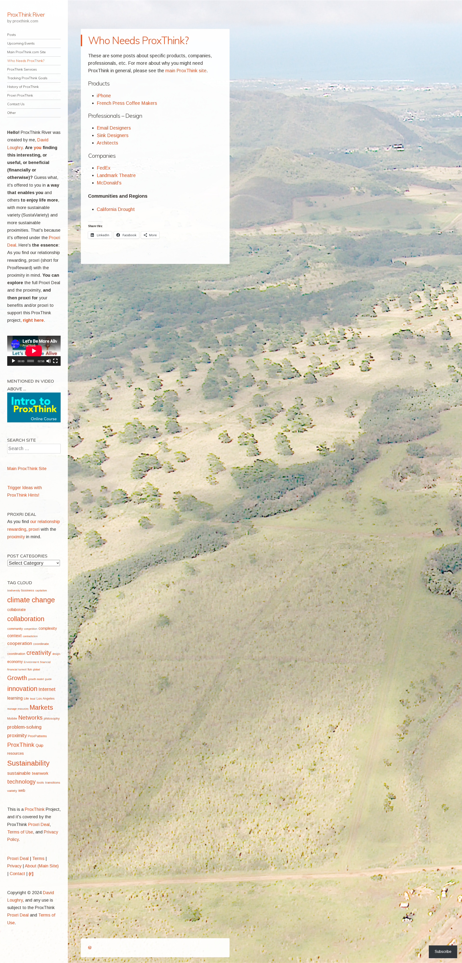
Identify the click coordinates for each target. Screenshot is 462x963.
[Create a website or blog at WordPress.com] (89, 947)
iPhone (104, 95)
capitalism (41, 590)
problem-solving (24, 727)
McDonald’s (109, 182)
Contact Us (16, 104)
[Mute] (48, 361)
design (56, 653)
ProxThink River (26, 14)
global (36, 669)
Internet (47, 689)
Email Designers (114, 128)
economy (15, 662)
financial (45, 662)
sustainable (19, 773)
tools (40, 782)
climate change (31, 600)
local (32, 698)
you (37, 147)
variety (12, 791)
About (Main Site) (42, 866)
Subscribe (443, 952)
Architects (107, 142)
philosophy (52, 718)
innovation (22, 688)
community (15, 628)
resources (15, 753)
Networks (30, 717)
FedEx (103, 167)
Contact (17, 873)
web (21, 790)
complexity (47, 628)
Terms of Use (20, 832)
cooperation (19, 643)
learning (15, 698)
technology (21, 782)
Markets (41, 707)
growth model (36, 679)
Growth (17, 678)
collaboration (25, 618)
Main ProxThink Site (26, 468)
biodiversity (13, 590)
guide (48, 679)
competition (30, 628)
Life (26, 698)
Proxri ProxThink (20, 95)
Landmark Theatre (116, 175)
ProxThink (20, 744)
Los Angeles (46, 698)
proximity (17, 735)
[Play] (13, 361)
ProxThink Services (22, 69)
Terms (38, 858)
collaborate (16, 610)
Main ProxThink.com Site (26, 52)
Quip (39, 745)
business (27, 590)
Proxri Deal (39, 824)
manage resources (17, 708)
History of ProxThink (23, 87)
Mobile (12, 718)
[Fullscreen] (55, 361)
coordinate (41, 644)
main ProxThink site (185, 70)
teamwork (40, 773)
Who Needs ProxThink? (25, 61)
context (14, 635)
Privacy (14, 866)
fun (30, 669)
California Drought (116, 209)
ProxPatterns (37, 736)
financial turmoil (16, 669)
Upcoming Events (21, 43)
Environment (31, 662)
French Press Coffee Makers (127, 103)
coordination (16, 653)
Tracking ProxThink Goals (27, 78)
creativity (38, 652)
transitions (52, 782)
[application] (34, 351)
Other (11, 113)
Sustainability (28, 763)
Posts (11, 35)
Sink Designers (112, 135)
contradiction (30, 636)
